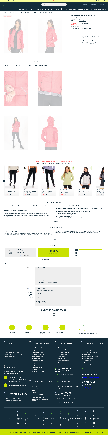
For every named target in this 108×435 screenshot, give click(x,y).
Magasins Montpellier (38, 354)
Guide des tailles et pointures (14, 354)
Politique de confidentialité (34, 432)
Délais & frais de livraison (65, 402)
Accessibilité (87, 432)
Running (34, 386)
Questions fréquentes (12, 348)
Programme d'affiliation (90, 354)
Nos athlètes (87, 360)
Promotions (61, 363)
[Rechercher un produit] (65, 4)
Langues (11, 418)
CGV (6, 432)
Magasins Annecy (37, 367)
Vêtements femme (14, 12)
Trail (33, 390)
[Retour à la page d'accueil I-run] (10, 6)
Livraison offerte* (88, 28)
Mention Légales (15, 432)
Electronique (61, 356)
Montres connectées (38, 397)
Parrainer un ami (11, 356)
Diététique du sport (63, 360)
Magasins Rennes (37, 360)
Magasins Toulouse (37, 352)
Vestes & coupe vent (26, 12)
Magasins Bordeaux (38, 371)
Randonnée (35, 388)
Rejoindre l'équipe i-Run (91, 352)
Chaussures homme (64, 348)
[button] (12, 329)
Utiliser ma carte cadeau (13, 400)
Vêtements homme (63, 352)
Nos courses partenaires (91, 356)
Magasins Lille (36, 369)
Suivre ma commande (12, 350)
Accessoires (61, 358)
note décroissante (93, 263)
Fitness (34, 393)
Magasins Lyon (36, 363)
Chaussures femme (63, 350)
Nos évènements (88, 358)
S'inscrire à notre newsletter (92, 363)
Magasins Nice (36, 358)
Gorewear (36, 12)
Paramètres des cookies (72, 432)
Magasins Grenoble (38, 365)
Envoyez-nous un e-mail (17, 385)
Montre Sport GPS (37, 395)
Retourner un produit (12, 352)
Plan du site (98, 432)
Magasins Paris (36, 350)
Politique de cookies (53, 432)
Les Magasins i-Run (38, 348)
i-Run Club (87, 365)
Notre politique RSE (89, 350)
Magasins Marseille (37, 356)
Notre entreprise (88, 348)
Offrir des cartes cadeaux (13, 398)
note (12, 263)
